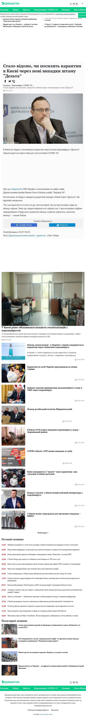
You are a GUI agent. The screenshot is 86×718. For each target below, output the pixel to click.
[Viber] (14, 81)
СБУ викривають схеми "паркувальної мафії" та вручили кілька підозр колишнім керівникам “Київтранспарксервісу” (21, 19)
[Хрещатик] (10, 3)
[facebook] (70, 3)
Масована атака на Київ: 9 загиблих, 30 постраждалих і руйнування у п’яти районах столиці (42, 616)
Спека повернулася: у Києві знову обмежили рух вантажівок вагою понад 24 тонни (39, 573)
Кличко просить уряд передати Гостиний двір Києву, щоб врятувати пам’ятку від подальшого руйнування (43, 580)
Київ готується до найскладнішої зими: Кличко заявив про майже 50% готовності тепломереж (43, 564)
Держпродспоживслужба (21, 235)
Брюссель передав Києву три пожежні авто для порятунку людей (32, 569)
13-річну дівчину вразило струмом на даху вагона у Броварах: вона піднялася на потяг (40, 606)
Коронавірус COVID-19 (46, 9)
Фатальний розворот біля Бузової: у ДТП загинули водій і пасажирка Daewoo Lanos (39, 585)
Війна (16, 9)
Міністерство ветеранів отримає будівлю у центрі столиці (63, 19)
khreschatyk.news (46, 714)
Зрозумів (82, 15)
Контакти (54, 710)
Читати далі (42, 533)
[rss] (76, 3)
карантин (41, 235)
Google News (25, 225)
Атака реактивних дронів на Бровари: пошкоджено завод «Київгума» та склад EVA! (39, 554)
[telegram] (73, 3)
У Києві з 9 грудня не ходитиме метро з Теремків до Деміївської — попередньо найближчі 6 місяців (63, 25)
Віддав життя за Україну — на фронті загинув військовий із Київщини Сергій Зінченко (20, 25)
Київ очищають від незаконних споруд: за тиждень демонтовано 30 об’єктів (36, 611)
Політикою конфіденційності (66, 14)
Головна (4, 9)
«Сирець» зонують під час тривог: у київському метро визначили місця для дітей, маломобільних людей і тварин (44, 591)
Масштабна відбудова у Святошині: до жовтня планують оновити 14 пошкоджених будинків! (43, 550)
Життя (26, 9)
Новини (66, 9)
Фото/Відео (80, 9)
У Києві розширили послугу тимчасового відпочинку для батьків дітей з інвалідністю (40, 601)
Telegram (63, 225)
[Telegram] (9, 81)
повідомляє (16, 189)
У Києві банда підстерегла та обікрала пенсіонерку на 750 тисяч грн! (33, 559)
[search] (82, 3)
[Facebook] (5, 81)
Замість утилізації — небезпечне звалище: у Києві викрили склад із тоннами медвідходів (41, 596)
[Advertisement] (43, 46)
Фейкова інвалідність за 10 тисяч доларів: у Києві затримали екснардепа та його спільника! (42, 545)
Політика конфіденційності (38, 710)
